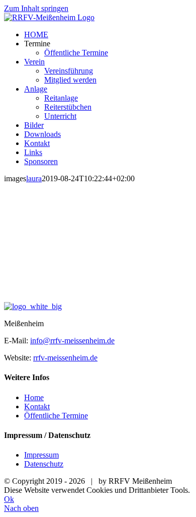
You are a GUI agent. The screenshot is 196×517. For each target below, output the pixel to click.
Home (34, 397)
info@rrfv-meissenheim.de (72, 340)
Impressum (41, 455)
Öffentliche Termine (56, 415)
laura (34, 178)
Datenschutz (43, 464)
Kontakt (37, 406)
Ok (9, 499)
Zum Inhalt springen (36, 8)
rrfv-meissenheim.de (65, 357)
